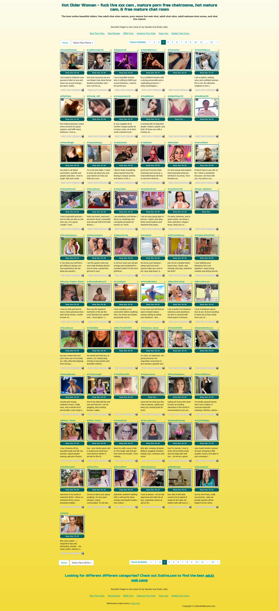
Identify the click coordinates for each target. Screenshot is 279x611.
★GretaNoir (146, 235)
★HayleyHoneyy (94, 142)
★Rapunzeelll (120, 50)
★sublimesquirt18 (95, 50)
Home (65, 42)
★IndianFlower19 (175, 96)
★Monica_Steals (67, 420)
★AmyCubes (120, 189)
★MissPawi (173, 142)
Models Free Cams (180, 33)
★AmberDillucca (202, 50)
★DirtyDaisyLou (148, 467)
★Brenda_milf (93, 96)
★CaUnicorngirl (94, 374)
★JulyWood (146, 142)
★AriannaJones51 (122, 96)
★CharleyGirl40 (175, 328)
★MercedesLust (202, 282)
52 (212, 42)
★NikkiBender (174, 467)
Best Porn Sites (97, 33)
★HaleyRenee (120, 420)
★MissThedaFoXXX (123, 328)
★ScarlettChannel (68, 50)
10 (196, 42)
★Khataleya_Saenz (150, 328)
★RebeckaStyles (95, 235)
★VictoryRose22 (68, 189)
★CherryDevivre (148, 420)
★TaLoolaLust (66, 328)
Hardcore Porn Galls (146, 33)
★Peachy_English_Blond (71, 282)
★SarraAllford (201, 142)
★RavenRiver (120, 467)
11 (201, 42)
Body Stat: (72, 73)
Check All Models (138, 42)
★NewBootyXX (201, 96)
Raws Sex (163, 33)
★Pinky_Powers (94, 420)
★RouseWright (67, 142)
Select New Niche (82, 42)
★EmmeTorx (93, 467)
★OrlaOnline (92, 328)
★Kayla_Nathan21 (203, 189)
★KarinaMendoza (149, 282)
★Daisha (64, 513)
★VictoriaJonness (68, 235)
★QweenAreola (121, 235)
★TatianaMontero (149, 50)
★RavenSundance (176, 374)
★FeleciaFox (173, 50)
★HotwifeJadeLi (67, 467)
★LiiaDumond (120, 142)
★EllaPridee (65, 96)
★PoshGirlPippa (202, 420)
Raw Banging (114, 33)
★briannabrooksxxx (204, 328)
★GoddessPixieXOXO (205, 235)
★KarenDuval (93, 189)
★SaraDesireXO (175, 189)
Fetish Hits (135, 603)
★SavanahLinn (201, 467)
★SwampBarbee (67, 374)
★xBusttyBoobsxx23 (96, 282)
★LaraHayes (120, 282)
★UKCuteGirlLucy (176, 235)
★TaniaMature (147, 96)
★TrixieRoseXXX (121, 374)
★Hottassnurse (148, 374)
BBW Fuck (128, 33)
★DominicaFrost (148, 189)
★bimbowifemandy (176, 420)
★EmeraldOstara (202, 374)
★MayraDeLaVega (176, 282)
